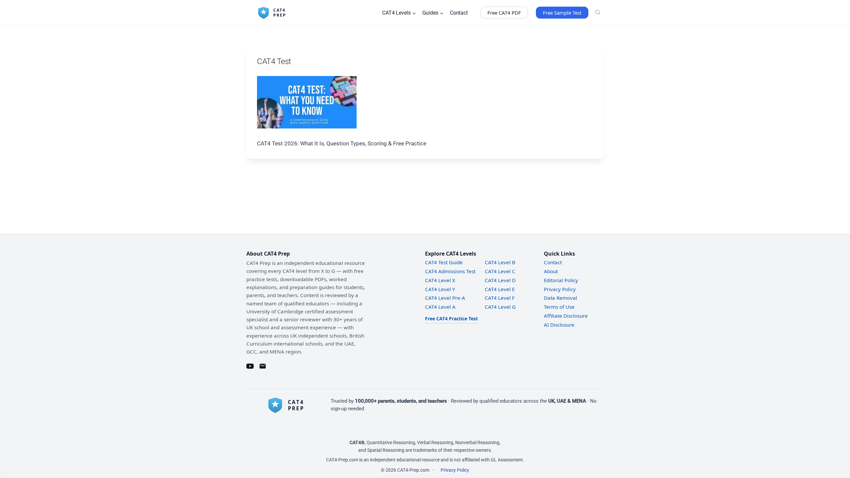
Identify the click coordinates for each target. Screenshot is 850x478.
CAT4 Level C (500, 271)
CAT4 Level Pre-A (445, 297)
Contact (459, 13)
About (551, 271)
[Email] (262, 366)
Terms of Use (559, 306)
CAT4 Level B (500, 262)
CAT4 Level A (440, 306)
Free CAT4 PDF (504, 12)
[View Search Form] (598, 13)
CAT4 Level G (500, 306)
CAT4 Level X (440, 280)
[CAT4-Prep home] (289, 405)
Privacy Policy (560, 289)
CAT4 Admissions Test (450, 271)
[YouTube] (250, 366)
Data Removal (560, 297)
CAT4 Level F (500, 297)
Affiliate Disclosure (566, 315)
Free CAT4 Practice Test (451, 318)
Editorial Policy (561, 280)
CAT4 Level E (500, 289)
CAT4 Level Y (440, 289)
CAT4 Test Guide (444, 262)
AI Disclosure (559, 324)
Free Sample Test (562, 12)
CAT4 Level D (500, 280)
